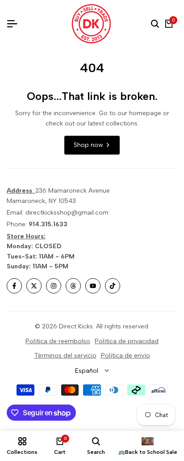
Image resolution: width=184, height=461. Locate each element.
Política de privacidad (127, 341)
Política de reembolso (57, 341)
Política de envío (125, 355)
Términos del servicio (65, 355)
